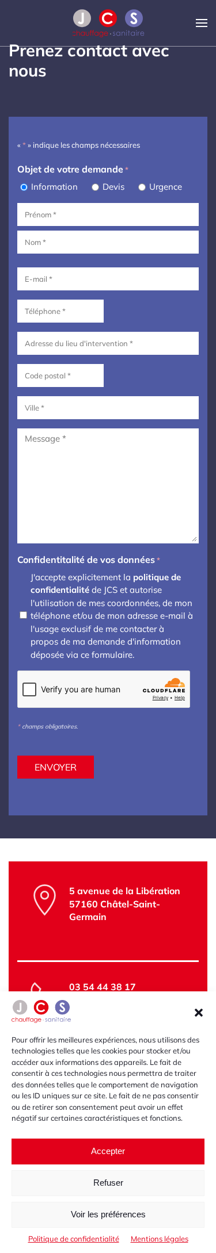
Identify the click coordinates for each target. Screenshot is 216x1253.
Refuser (108, 1182)
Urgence (165, 186)
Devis (113, 186)
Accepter (108, 1151)
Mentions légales (159, 1238)
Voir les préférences (108, 1214)
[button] (198, 1011)
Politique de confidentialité (73, 1238)
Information (54, 186)
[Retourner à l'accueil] (108, 23)
